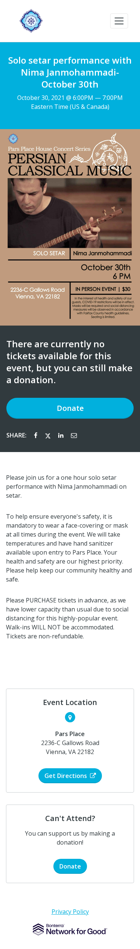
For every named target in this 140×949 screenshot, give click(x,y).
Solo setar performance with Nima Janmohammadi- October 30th (70, 72)
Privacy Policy (70, 911)
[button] (119, 20)
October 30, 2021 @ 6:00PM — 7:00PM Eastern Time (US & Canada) (70, 102)
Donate (70, 408)
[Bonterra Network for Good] (70, 929)
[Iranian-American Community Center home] (31, 21)
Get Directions (65, 776)
